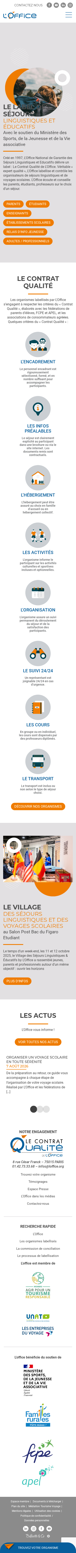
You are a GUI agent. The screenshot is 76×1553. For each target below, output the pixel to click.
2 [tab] (38, 1109)
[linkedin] (63, 5)
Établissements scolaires (28, 223)
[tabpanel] (38, 1074)
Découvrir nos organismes (38, 806)
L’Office (38, 1234)
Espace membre (20, 1501)
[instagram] (70, 5)
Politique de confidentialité (35, 1515)
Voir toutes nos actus (38, 1042)
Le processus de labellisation (38, 1256)
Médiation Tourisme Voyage (44, 1506)
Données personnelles (36, 1520)
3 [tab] (44, 1109)
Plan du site (18, 1506)
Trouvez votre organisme (38, 1174)
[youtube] (56, 5)
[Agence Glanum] (48, 1536)
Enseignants (17, 213)
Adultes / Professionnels (28, 241)
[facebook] (49, 5)
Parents (13, 204)
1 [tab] (32, 1109)
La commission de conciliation (38, 1249)
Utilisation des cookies (47, 1511)
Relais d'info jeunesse (25, 232)
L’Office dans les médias (38, 1196)
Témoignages (38, 1182)
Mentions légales (21, 1511)
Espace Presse (38, 1189)
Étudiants (37, 204)
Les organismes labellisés (38, 1241)
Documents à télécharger (47, 1501)
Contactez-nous (38, 1204)
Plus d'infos (17, 981)
